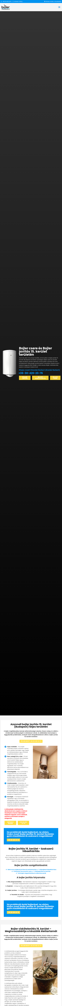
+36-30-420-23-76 (31, 373)
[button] (59, 7)
